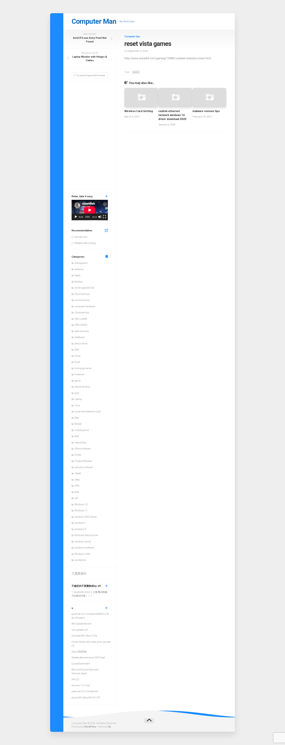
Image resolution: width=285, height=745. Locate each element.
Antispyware (81, 263)
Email (77, 356)
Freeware (79, 374)
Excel (77, 362)
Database (79, 337)
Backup (78, 281)
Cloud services (82, 294)
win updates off (80, 630)
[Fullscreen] (104, 216)
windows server (83, 541)
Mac (77, 417)
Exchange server (83, 368)
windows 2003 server (86, 516)
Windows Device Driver (86, 535)
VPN (77, 485)
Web (77, 492)
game (77, 380)
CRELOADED (81, 325)
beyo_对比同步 (79, 651)
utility (77, 479)
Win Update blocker (82, 623)
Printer (78, 455)
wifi (76, 498)
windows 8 (80, 529)
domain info (81, 237)
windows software (84, 547)
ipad (77, 393)
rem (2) (75, 679)
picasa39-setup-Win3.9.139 (86, 697)
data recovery (82, 331)
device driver (81, 343)
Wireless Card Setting (138, 111)
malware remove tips (206, 111)
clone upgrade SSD (84, 287)
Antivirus (79, 269)
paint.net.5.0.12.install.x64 (85, 614)
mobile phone (82, 430)
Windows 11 (81, 510)
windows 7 (80, 523)
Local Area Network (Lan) (88, 411)
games (136, 72)
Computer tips (132, 36)
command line (82, 300)
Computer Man (94, 21)
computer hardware (85, 306)
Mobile (78, 424)
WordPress (90, 726)
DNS (77, 349)
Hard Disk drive (82, 386)
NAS (77, 436)
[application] (90, 210)
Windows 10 (81, 504)
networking (80, 442)
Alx (109, 726)
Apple (77, 275)
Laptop (78, 399)
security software (84, 467)
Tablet (78, 473)
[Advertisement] (90, 136)
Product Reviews (83, 461)
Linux (77, 405)
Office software (83, 448)
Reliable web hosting (85, 243)
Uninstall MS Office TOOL (84, 635)
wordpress (80, 560)
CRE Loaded (81, 318)
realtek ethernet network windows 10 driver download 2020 (172, 115)
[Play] (76, 216)
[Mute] (99, 216)
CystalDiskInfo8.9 (81, 663)
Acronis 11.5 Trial (81, 685)
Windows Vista (82, 554)
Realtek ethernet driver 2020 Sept (88, 657)
